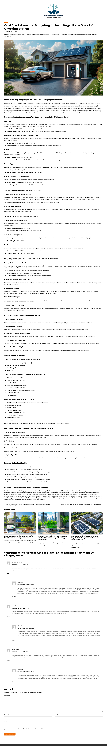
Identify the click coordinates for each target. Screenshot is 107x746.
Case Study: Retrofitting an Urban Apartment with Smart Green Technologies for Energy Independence (52, 537)
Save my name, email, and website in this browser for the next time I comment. (29, 729)
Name (6, 715)
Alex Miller (20, 582)
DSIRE (29, 273)
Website (6, 722)
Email (57, 715)
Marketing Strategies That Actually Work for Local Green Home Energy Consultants (18, 537)
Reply (8, 573)
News (6, 22)
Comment (7, 696)
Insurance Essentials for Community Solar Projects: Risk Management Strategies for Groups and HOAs (84, 537)
